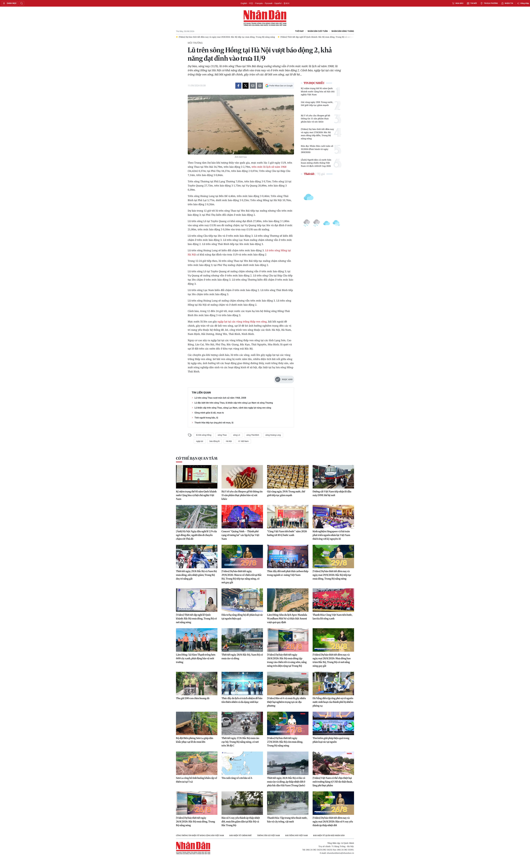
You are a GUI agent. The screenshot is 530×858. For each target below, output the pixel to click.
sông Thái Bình (252, 435)
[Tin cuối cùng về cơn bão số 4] (242, 763)
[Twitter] (246, 86)
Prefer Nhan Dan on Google (281, 86)
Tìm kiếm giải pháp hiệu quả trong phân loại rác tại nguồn (331, 739)
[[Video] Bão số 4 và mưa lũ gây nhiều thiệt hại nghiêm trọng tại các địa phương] (287, 683)
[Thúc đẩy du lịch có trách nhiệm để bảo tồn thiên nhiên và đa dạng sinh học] (242, 683)
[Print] (260, 86)
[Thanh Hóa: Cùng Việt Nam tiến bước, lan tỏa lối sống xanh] (333, 600)
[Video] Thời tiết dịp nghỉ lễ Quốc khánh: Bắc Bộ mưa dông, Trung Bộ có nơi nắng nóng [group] (219, 37)
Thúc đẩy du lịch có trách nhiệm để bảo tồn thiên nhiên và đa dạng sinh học (242, 700)
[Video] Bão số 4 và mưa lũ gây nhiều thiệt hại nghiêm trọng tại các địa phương (286, 702)
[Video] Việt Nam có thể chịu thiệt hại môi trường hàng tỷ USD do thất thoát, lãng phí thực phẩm (333, 781)
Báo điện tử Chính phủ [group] (240, 835)
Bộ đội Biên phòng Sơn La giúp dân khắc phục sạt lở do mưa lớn (194, 739)
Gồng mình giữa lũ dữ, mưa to (209, 412)
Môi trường (195, 42)
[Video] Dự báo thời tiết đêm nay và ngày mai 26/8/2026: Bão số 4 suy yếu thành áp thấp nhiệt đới (333, 821)
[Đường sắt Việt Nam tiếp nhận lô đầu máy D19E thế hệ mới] (333, 477)
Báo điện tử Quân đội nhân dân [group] (329, 835)
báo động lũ (215, 441)
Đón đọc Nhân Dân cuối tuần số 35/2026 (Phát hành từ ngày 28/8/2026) (317, 149)
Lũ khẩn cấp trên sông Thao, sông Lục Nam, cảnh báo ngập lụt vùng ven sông (232, 407)
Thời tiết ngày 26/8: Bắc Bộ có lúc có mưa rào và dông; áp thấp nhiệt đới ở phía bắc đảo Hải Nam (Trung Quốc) (286, 781)
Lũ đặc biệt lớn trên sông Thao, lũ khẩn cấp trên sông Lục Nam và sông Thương (233, 402)
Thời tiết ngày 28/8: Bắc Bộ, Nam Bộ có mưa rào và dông (242, 656)
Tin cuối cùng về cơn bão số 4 (237, 778)
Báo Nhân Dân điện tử (265, 18)
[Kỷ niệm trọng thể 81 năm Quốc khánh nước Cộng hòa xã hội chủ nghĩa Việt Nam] (196, 477)
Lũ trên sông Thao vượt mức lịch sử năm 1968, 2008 (220, 398)
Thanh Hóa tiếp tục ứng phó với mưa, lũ (213, 422)
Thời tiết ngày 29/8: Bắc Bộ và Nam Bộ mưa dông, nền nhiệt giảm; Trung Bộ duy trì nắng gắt (196, 575)
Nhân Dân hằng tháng (343, 31)
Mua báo (459, 3)
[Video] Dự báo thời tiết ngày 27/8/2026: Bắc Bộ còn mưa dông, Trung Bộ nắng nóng (285, 741)
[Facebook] (238, 86)
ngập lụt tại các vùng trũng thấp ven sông (242, 321)
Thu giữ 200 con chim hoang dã (192, 698)
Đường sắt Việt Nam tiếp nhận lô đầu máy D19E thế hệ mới (332, 493)
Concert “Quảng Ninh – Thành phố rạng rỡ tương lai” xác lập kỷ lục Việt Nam (240, 535)
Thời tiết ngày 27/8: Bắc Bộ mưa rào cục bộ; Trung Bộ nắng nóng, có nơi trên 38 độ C (240, 741)
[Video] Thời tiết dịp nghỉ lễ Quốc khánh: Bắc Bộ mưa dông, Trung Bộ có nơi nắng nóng (196, 618)
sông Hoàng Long (273, 435)
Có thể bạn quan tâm (196, 458)
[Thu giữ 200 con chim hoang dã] (196, 683)
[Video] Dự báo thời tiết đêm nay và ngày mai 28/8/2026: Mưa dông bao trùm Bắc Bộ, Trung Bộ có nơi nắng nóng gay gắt (332, 660)
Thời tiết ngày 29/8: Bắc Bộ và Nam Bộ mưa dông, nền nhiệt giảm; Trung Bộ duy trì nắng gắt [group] (307, 37)
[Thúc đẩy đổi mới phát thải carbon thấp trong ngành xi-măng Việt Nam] (287, 556)
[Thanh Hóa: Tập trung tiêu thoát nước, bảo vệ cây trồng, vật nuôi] (287, 803)
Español (278, 3)
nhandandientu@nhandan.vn (340, 853)
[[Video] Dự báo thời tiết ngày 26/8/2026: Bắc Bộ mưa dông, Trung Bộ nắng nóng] (196, 803)
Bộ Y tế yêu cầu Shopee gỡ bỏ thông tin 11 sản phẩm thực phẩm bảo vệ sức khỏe (315, 118)
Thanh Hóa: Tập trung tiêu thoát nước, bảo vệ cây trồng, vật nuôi (287, 819)
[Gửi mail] (253, 86)
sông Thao (222, 435)
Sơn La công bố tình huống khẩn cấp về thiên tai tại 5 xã (196, 779)
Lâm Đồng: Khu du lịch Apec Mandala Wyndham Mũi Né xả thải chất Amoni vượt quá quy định (287, 618)
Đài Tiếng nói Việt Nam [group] (296, 835)
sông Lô (236, 435)
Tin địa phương (491, 3)
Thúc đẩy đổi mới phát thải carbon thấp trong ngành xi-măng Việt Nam (287, 573)
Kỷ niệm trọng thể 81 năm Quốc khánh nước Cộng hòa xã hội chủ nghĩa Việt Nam (318, 91)
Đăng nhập (524, 3)
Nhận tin (509, 3)
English (244, 3)
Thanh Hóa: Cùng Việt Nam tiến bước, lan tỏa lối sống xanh (333, 616)
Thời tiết (309, 174)
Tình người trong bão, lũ (206, 417)
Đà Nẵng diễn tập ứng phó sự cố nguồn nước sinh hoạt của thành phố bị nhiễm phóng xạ (333, 702)
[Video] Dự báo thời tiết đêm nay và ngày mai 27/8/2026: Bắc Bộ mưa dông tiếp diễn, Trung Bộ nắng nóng (317, 134)
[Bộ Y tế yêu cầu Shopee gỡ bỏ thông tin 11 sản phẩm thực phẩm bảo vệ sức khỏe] (242, 477)
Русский (268, 3)
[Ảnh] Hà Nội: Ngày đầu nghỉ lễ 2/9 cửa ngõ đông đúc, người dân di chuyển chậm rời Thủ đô (196, 535)
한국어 (286, 3)
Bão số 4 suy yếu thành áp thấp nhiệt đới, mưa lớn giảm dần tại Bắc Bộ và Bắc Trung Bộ (241, 821)
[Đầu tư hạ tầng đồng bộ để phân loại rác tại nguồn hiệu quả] (242, 600)
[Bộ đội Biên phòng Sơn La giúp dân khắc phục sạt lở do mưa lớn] (196, 723)
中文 (251, 3)
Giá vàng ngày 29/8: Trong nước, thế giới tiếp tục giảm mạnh (317, 104)
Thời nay (299, 31)
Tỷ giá (321, 174)
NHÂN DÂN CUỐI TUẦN (318, 31)
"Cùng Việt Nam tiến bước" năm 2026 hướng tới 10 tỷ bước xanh (287, 533)
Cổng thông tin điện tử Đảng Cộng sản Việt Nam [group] (200, 835)
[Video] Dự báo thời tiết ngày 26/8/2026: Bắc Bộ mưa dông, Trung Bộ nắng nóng (195, 821)
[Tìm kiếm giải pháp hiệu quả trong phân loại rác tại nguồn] (333, 723)
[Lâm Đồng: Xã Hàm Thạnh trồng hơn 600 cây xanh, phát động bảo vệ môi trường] (196, 640)
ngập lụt (199, 441)
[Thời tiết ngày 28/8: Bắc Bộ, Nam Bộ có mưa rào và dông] (242, 640)
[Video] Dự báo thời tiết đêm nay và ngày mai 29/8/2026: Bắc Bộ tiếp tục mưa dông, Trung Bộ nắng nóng (332, 575)
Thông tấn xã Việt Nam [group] (268, 835)
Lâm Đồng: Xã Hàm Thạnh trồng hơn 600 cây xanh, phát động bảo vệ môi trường (195, 658)
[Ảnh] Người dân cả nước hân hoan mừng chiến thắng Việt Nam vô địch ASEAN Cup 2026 (316, 162)
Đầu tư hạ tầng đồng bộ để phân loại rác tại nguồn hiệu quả (242, 616)
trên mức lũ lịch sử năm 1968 (268, 166)
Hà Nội (229, 441)
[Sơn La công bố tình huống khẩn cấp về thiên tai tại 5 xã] (196, 763)
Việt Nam (244, 441)
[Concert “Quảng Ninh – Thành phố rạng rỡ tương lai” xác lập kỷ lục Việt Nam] (242, 516)
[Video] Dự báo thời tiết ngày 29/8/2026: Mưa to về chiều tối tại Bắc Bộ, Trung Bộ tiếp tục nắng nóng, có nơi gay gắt (242, 577)
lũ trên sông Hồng (203, 435)
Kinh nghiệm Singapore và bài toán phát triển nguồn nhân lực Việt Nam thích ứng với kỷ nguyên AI (331, 535)
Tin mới (473, 3)
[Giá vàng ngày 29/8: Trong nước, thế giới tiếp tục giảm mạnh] (287, 477)
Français (259, 3)
